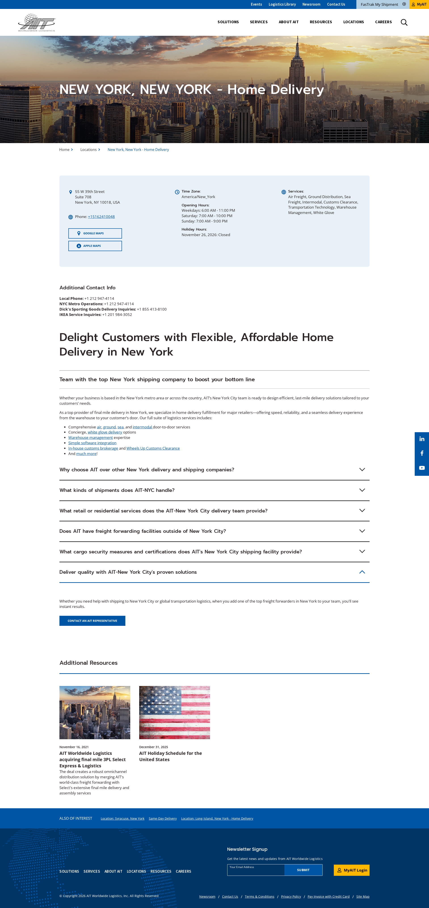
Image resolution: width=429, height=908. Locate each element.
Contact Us (336, 4)
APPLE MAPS (88, 247)
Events (256, 4)
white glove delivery (105, 432)
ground (109, 427)
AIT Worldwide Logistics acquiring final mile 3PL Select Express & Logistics (92, 759)
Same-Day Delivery (163, 818)
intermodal (143, 427)
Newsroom (311, 4)
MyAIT (422, 4)
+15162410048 (101, 216)
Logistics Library (282, 4)
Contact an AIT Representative (92, 621)
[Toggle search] (404, 22)
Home (64, 149)
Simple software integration (92, 442)
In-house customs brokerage (93, 448)
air (99, 427)
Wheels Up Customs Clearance (153, 448)
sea (121, 427)
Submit (303, 870)
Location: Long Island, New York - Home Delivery (217, 818)
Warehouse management (90, 437)
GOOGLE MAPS (90, 234)
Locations (88, 149)
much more (86, 453)
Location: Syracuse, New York (122, 818)
